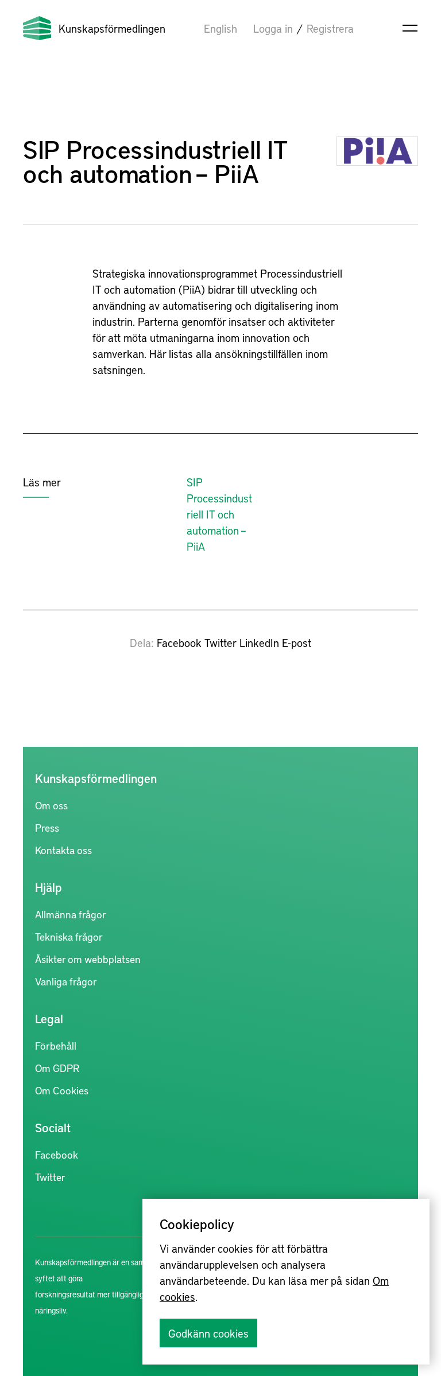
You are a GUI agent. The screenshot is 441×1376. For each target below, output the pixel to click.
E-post (296, 642)
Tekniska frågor (69, 936)
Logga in (273, 28)
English (220, 28)
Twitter (220, 642)
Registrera (330, 28)
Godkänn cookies (208, 1333)
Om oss (51, 805)
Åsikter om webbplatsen (88, 959)
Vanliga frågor (66, 981)
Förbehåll (55, 1045)
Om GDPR (57, 1068)
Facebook (179, 642)
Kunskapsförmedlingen (112, 28)
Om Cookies (61, 1090)
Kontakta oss (63, 850)
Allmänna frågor (70, 914)
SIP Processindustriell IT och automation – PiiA (219, 513)
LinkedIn (259, 642)
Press (47, 827)
